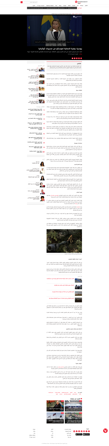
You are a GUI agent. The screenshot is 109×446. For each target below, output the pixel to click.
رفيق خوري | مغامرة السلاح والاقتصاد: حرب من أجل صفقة (34, 142)
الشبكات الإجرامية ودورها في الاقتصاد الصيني (33, 198)
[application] (54, 30)
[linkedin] (79, 431)
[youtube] (81, 431)
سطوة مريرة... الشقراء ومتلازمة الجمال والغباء (36, 151)
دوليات (73, 14)
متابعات (37, 87)
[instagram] (84, 431)
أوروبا (57, 394)
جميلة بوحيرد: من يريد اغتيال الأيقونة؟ (33, 184)
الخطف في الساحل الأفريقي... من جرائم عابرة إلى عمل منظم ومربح (33, 77)
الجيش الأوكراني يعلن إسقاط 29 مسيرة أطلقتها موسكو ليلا (61, 298)
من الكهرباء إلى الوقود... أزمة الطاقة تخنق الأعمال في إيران (65, 8)
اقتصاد (73, 5)
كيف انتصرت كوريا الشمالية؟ (33, 177)
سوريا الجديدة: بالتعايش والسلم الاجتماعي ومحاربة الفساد (33, 170)
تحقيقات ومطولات (50, 5)
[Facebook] (89, 431)
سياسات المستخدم (68, 429)
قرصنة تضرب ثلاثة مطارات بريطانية (73, 410)
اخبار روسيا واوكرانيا (65, 392)
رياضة (60, 5)
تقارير (37, 68)
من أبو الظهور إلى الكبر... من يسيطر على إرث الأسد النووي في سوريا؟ (35, 123)
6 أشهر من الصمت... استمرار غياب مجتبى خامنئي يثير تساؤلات (32, 70)
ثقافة (69, 5)
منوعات (64, 5)
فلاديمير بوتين (61, 367)
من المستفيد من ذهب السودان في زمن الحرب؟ (35, 119)
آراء (77, 5)
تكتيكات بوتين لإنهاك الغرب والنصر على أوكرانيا (64, 285)
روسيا (76, 203)
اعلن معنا (69, 437)
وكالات (80, 54)
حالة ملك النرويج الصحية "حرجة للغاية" (56, 409)
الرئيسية (80, 14)
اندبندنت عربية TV (40, 5)
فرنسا (80, 394)
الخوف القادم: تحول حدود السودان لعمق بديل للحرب (35, 114)
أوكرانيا (78, 207)
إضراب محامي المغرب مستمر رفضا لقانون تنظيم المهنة (35, 147)
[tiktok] (76, 431)
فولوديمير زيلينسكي (54, 195)
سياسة (81, 5)
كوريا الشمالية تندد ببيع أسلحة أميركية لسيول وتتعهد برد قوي (74, 421)
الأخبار (86, 5)
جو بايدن (60, 394)
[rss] (74, 431)
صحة (56, 5)
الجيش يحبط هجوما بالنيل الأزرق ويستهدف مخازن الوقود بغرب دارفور (42, 8)
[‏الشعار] (77, 17)
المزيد (34, 5)
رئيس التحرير (69, 433)
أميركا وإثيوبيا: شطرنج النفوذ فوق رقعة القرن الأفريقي (35, 138)
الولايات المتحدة (57, 392)
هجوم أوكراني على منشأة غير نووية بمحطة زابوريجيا (63, 292)
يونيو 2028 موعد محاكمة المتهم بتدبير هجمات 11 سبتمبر (56, 421)
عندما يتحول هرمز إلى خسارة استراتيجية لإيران (33, 191)
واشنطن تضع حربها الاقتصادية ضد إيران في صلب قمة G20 (33, 96)
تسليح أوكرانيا (51, 392)
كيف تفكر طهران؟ (35, 163)
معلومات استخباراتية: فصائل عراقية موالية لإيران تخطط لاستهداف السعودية (35, 128)
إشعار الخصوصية (68, 431)
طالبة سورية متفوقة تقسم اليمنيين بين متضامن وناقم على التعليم (35, 109)
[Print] (72, 58)
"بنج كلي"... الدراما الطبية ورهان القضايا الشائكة (35, 133)
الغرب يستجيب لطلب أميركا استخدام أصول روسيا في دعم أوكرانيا (60, 278)
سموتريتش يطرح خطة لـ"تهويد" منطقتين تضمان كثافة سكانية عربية (33, 102)
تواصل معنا (69, 435)
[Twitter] (86, 431)
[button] (54, 30)
